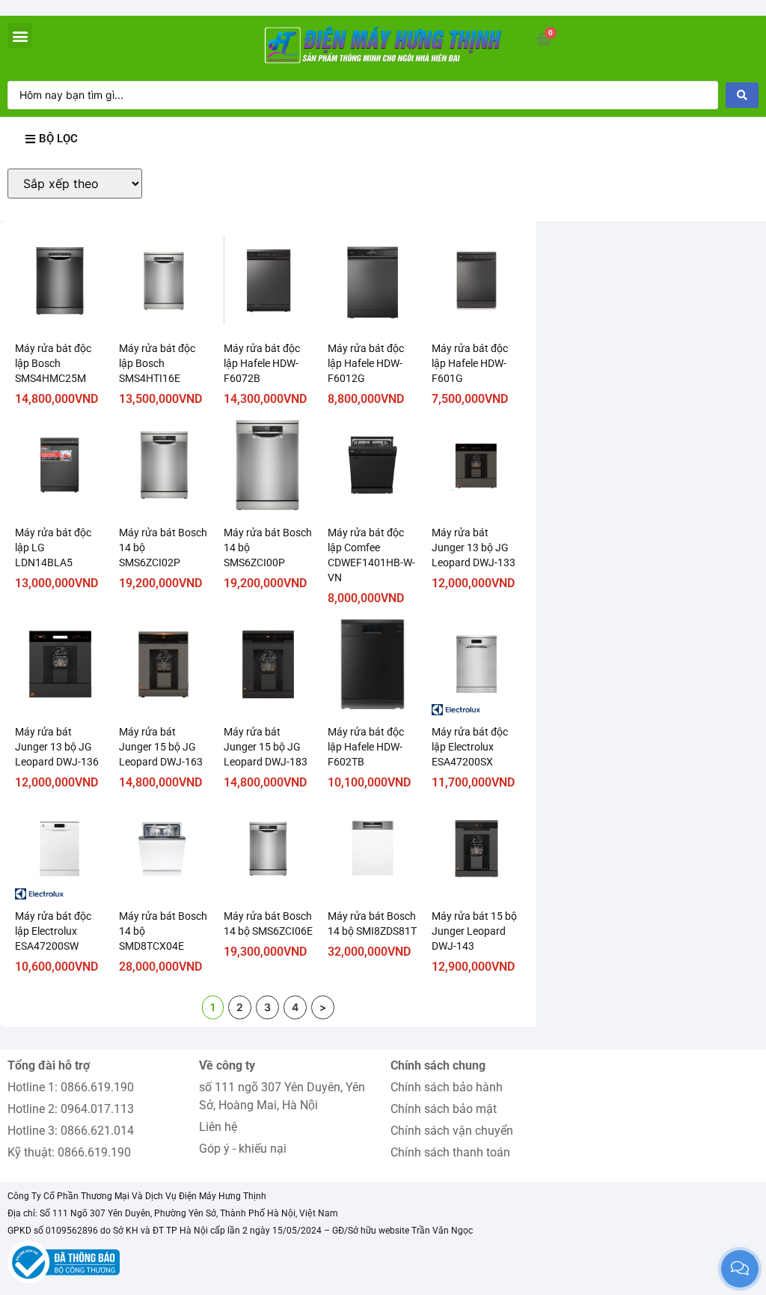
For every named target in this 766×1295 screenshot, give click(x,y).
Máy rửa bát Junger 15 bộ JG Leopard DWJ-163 (161, 747)
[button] (19, 35)
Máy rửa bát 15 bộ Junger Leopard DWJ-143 (474, 931)
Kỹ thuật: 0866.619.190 (69, 1152)
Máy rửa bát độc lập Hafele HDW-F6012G (366, 363)
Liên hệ (218, 1127)
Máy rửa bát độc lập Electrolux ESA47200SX (470, 747)
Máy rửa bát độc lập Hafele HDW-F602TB (366, 747)
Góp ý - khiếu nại (243, 1148)
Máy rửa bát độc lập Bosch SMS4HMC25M (53, 363)
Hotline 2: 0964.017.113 (70, 1109)
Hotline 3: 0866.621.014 (70, 1130)
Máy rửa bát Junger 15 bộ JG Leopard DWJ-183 (265, 747)
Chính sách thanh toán (450, 1152)
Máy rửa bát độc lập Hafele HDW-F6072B (262, 363)
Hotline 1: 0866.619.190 (70, 1087)
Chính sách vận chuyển (451, 1130)
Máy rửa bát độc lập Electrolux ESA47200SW (53, 931)
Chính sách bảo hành (446, 1087)
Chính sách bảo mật (443, 1109)
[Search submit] (742, 95)
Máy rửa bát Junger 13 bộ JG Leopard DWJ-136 (57, 747)
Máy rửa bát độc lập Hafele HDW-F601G (470, 363)
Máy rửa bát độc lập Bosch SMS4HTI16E (157, 363)
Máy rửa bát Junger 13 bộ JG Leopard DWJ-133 (473, 547)
